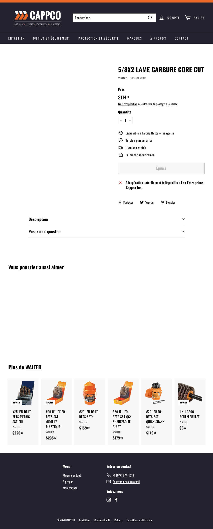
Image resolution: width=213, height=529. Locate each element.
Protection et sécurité (98, 38)
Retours (118, 520)
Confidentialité (102, 520)
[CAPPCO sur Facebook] (116, 499)
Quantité (124, 112)
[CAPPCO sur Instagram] (108, 499)
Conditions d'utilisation (139, 520)
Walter (122, 77)
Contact (182, 38)
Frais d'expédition (127, 104)
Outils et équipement (51, 38)
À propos (158, 38)
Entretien (16, 38)
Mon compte (70, 487)
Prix (121, 89)
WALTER (33, 367)
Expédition (84, 520)
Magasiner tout (72, 475)
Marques (134, 38)
